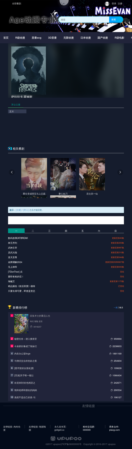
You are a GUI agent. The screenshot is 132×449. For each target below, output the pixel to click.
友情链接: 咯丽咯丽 (37, 426)
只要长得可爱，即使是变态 (21, 290)
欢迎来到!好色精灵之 (24, 382)
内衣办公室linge (22, 353)
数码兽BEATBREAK (18, 238)
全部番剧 (16, 3)
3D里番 (52, 37)
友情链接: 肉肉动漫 (11, 426)
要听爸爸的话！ (16, 276)
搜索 (113, 19)
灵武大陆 (12, 252)
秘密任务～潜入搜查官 (25, 338)
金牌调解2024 (15, 262)
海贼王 (11, 281)
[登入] (26, 209)
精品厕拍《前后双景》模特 (21, 286)
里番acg (36, 37)
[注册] (18, 209)
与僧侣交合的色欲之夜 (25, 360)
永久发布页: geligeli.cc (60, 426)
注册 (120, 3)
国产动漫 (103, 37)
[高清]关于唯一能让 (24, 375)
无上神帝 (12, 266)
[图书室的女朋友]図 (24, 368)
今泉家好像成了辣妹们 (25, 346)
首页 (6, 37)
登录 (114, 3)
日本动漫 (85, 37)
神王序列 (12, 242)
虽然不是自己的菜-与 (24, 397)
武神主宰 (12, 247)
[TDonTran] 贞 (15, 271)
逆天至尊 (12, 257)
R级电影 (119, 37)
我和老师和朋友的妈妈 (25, 390)
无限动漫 (68, 37)
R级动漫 (20, 37)
